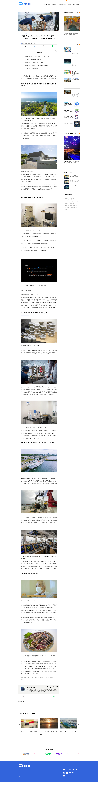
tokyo (68, 207)
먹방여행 (65, 209)
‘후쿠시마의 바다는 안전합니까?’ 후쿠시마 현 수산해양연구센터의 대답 (38, 56)
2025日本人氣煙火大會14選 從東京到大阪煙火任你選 (74, 181)
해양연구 (50, 677)
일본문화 (74, 198)
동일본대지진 (30, 677)
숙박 (74, 95)
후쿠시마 (25, 677)
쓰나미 (43, 677)
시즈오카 (77, 95)
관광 (22, 677)
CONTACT (25, 771)
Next (75, 165)
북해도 (75, 65)
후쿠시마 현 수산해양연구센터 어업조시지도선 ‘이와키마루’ (36, 65)
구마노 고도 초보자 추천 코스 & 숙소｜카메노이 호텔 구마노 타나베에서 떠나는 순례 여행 (75, 81)
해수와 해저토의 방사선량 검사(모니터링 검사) (34, 62)
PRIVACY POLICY (41, 771)
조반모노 (46, 677)
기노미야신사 (74, 96)
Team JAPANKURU (32, 687)
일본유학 (74, 205)
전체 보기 (76, 12)
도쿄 (77, 96)
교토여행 (75, 207)
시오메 (40, 677)
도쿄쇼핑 (65, 205)
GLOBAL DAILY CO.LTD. (33, 771)
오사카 (71, 207)
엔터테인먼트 (76, 53)
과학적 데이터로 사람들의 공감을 (31, 68)
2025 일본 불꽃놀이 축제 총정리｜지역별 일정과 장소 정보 (74, 176)
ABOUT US (20, 771)
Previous (67, 165)
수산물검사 (35, 677)
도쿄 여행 (70, 205)
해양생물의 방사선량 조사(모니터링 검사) (33, 59)
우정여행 (65, 203)
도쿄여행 (70, 198)
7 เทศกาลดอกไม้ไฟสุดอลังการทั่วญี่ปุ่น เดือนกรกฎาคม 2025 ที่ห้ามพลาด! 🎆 (74, 187)
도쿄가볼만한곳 (74, 56)
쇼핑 (73, 53)
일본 (65, 207)
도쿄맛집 (70, 203)
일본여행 (65, 198)
